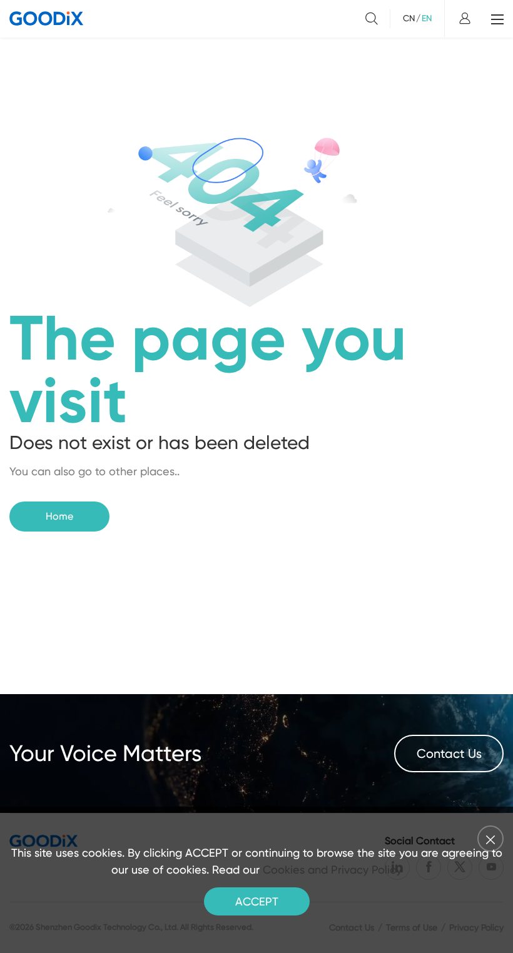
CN (409, 18)
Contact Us (449, 753)
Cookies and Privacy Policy (332, 869)
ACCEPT (256, 901)
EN (427, 18)
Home (59, 516)
